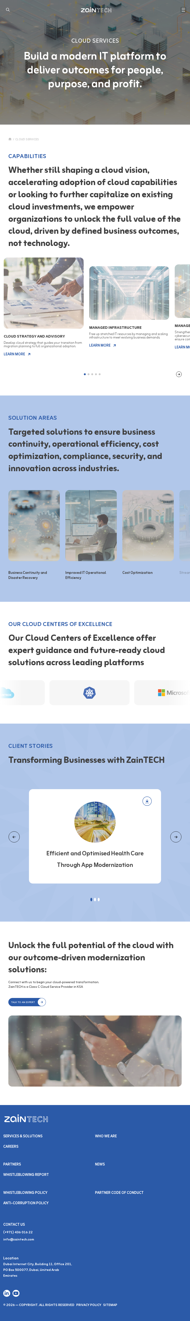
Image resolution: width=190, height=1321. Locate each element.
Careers (10, 1147)
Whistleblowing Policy (25, 1193)
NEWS (100, 1164)
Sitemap (110, 1305)
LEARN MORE (14, 354)
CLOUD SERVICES (27, 139)
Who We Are (106, 1136)
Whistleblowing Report (26, 1175)
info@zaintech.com (18, 1240)
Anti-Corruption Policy (26, 1203)
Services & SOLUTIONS (22, 1136)
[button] (27, 1002)
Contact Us (14, 1225)
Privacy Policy (88, 1305)
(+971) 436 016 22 (18, 1232)
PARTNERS (12, 1164)
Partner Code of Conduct (119, 1193)
